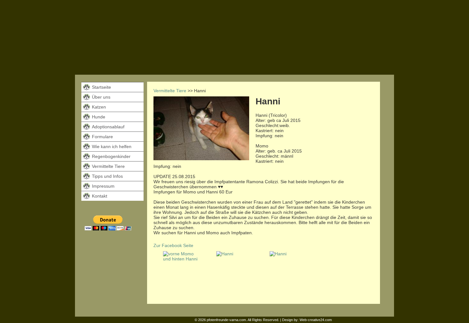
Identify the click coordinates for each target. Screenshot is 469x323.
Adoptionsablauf (108, 126)
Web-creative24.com (316, 320)
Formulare (102, 136)
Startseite (101, 87)
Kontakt (99, 196)
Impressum (103, 186)
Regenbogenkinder (111, 156)
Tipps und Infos (107, 176)
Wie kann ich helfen (111, 146)
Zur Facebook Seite (173, 245)
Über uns (101, 97)
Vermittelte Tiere (108, 166)
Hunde (98, 116)
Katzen (99, 106)
